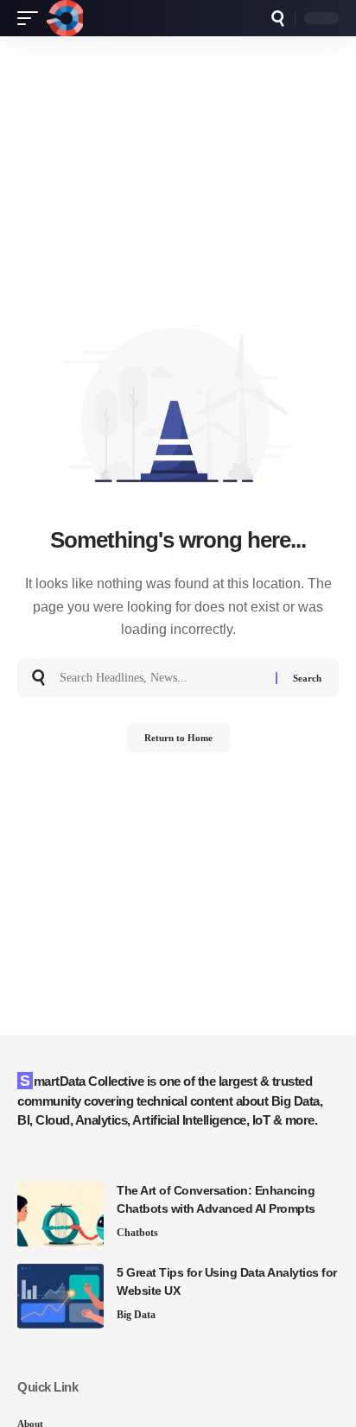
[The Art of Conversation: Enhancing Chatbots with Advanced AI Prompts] (60, 1214)
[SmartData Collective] (65, 18)
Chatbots (137, 1233)
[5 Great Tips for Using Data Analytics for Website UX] (60, 1296)
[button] (32, 18)
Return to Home (178, 738)
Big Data (136, 1315)
